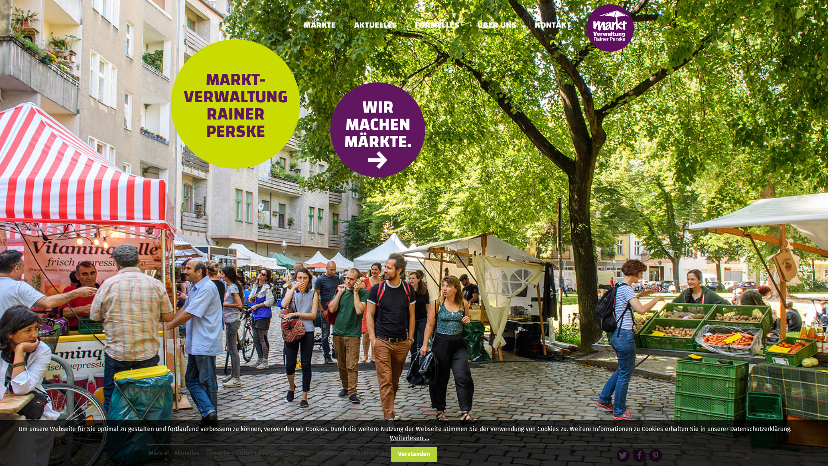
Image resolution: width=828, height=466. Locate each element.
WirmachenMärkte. (378, 125)
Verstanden (414, 454)
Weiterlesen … (409, 438)
